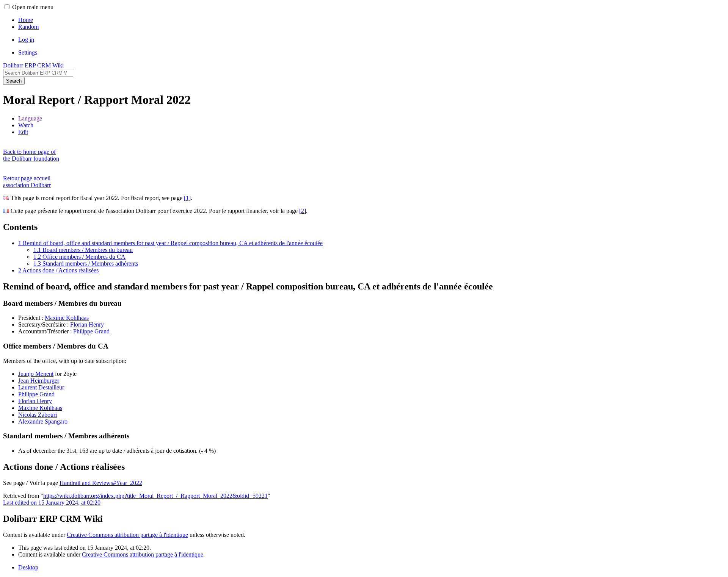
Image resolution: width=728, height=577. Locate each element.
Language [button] (30, 118)
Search (14, 81)
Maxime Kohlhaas (67, 317)
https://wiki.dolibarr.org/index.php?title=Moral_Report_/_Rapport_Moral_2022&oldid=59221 (155, 496)
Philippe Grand (91, 331)
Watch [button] (25, 125)
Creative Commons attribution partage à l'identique (127, 535)
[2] (302, 211)
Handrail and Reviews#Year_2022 (101, 483)
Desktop (28, 567)
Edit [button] (23, 132)
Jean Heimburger (38, 380)
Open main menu (32, 7)
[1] (187, 198)
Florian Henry (87, 324)
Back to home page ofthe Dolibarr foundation (31, 155)
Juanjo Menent (35, 374)
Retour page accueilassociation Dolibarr (27, 181)
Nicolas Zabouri (37, 414)
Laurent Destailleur (41, 387)
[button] (7, 6)
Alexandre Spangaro (42, 421)
